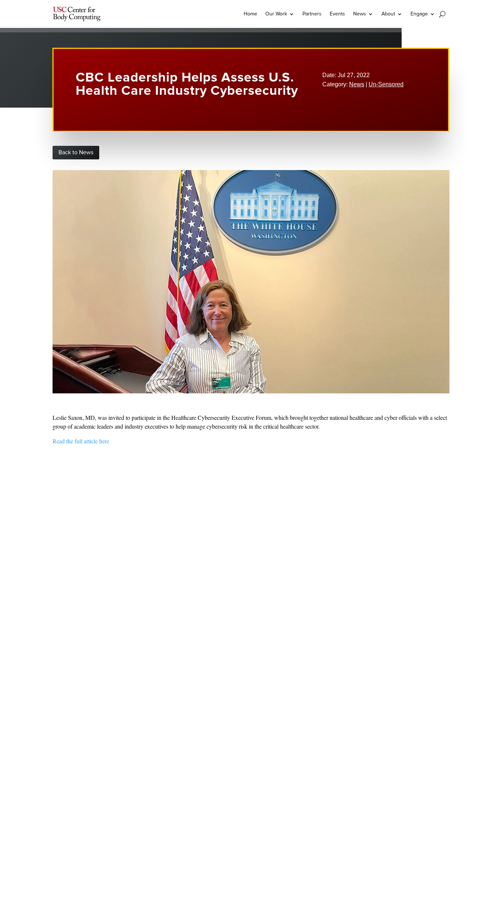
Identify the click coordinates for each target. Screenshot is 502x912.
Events (337, 14)
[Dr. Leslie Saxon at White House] (251, 392)
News (356, 84)
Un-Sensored (386, 84)
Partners (312, 14)
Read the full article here (81, 441)
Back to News (75, 152)
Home (250, 14)
